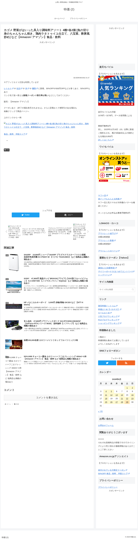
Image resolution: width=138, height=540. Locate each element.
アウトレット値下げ (107, 233)
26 (111, 402)
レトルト (8, 88)
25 (106, 402)
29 (127, 402)
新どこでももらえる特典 (109, 199)
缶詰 (18, 88)
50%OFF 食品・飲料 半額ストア (113, 474)
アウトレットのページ (108, 251)
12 (111, 395)
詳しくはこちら (105, 140)
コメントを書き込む (47, 397)
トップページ (104, 275)
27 (117, 402)
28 (122, 402)
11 (106, 395)
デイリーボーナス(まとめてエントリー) (115, 271)
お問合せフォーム (106, 425)
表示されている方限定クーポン (111, 470)
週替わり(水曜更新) (106, 268)
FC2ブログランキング (107, 320)
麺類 (34, 88)
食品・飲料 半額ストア (14, 134)
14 (122, 395)
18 (106, 398)
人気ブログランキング (108, 316)
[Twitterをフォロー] (107, 362)
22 (127, 398)
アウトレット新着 (106, 240)
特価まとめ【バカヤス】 (108, 309)
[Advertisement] (47, 59)
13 (117, 395)
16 (132, 395)
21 (122, 398)
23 (132, 398)
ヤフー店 (102, 195)
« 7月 (100, 411)
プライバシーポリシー (108, 487)
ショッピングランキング (108, 323)
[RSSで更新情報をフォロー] (126, 362)
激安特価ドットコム (107, 306)
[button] (133, 289)
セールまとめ (104, 313)
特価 (7, 150)
